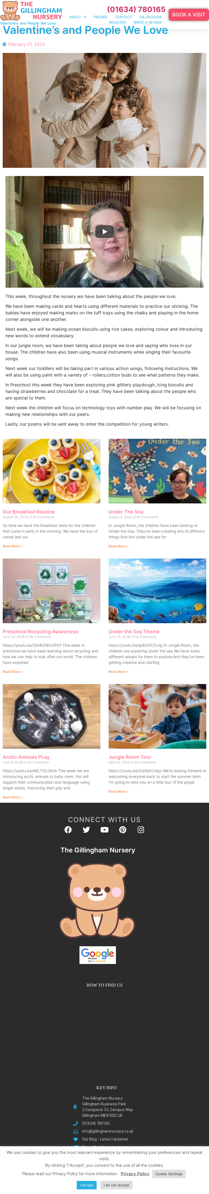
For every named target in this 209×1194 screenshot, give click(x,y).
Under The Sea (126, 512)
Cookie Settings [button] (168, 1174)
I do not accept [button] (116, 1185)
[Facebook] (68, 829)
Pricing (100, 17)
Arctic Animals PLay (26, 757)
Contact (123, 17)
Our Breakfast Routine (29, 512)
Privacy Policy (135, 1173)
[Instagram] (141, 829)
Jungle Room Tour (130, 757)
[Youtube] (104, 829)
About (75, 17)
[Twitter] (86, 829)
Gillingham (151, 17)
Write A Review (147, 22)
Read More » (13, 546)
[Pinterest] (123, 829)
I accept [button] (86, 1185)
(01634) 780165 (136, 9)
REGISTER (117, 22)
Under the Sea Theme (134, 631)
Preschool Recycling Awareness (40, 631)
